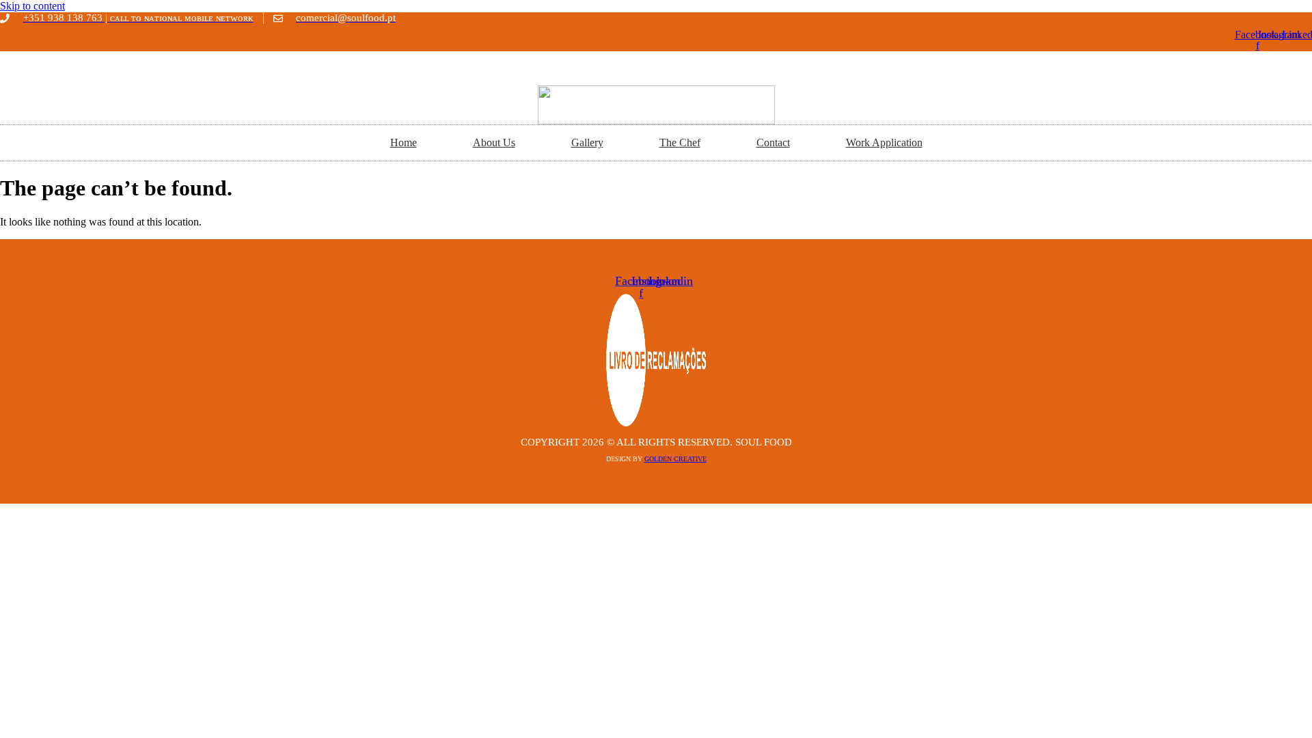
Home (403, 142)
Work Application (884, 142)
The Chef (679, 142)
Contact (773, 142)
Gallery (587, 142)
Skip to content (32, 6)
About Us (494, 142)
